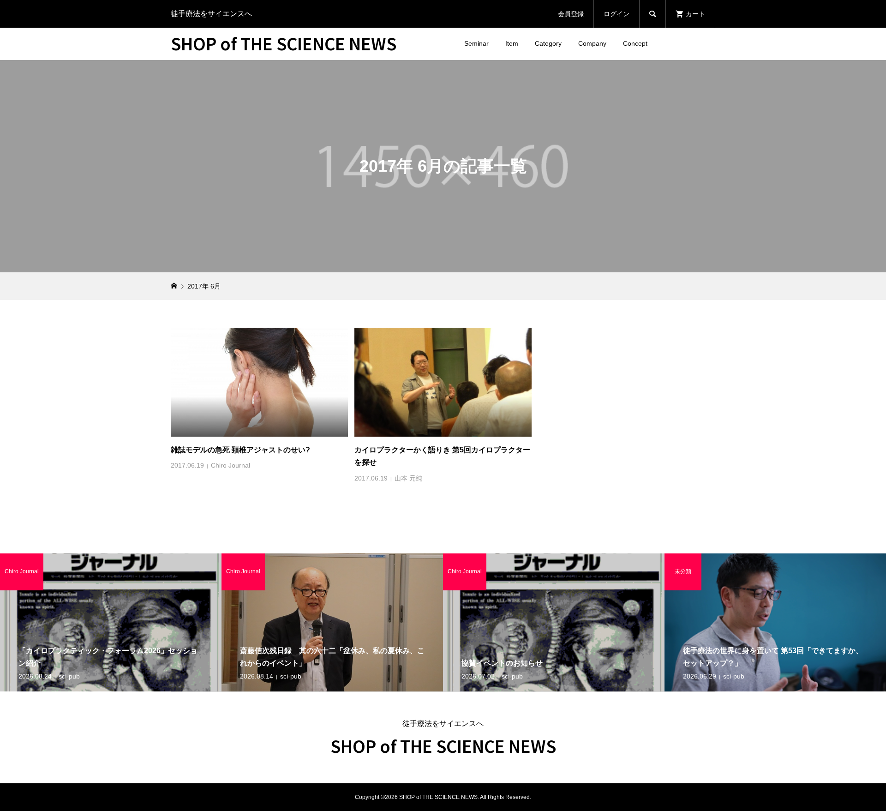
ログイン (616, 14)
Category (548, 43)
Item (511, 43)
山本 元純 (408, 478)
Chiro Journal (230, 465)
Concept (635, 43)
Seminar (476, 43)
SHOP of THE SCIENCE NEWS (283, 43)
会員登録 (571, 14)
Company (592, 43)
